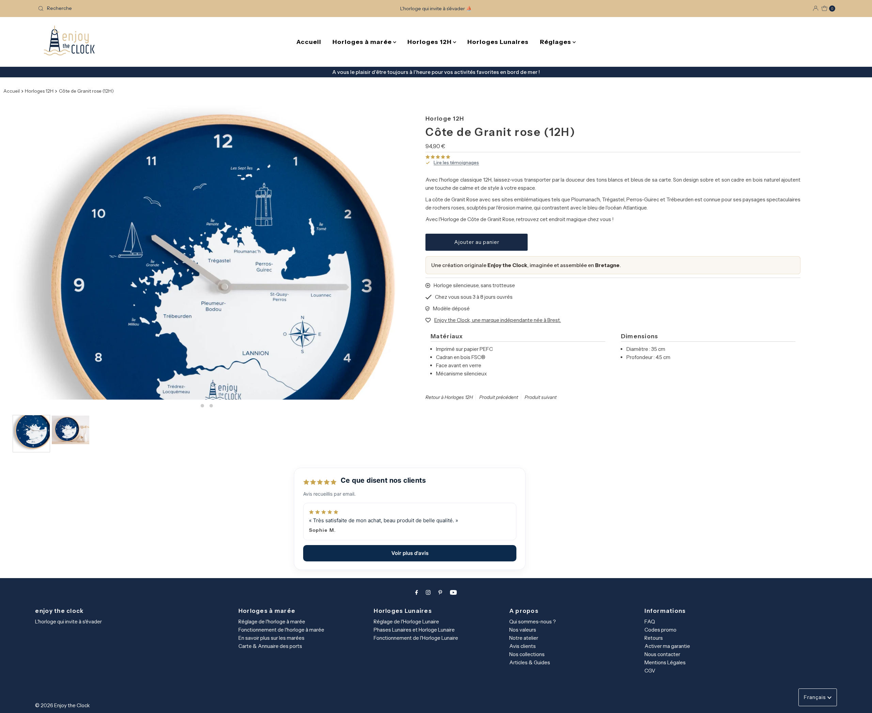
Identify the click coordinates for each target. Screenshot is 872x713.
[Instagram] (428, 592)
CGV (649, 670)
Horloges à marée (362, 42)
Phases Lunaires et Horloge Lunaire (414, 629)
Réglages (556, 42)
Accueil (308, 42)
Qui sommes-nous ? (532, 621)
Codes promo (660, 629)
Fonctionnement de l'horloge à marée (281, 629)
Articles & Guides (529, 662)
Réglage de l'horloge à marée (271, 621)
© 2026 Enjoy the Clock (62, 705)
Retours (653, 638)
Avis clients (522, 646)
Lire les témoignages (456, 162)
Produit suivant (541, 397)
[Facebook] (416, 592)
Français (815, 697)
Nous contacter (662, 654)
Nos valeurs (522, 629)
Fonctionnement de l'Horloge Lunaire (416, 638)
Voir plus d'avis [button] (410, 553)
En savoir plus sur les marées (271, 638)
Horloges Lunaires (498, 42)
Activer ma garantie (667, 646)
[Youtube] (453, 592)
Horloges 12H (430, 42)
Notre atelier (523, 638)
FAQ (649, 621)
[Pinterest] (440, 592)
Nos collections (527, 654)
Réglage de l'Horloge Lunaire (406, 621)
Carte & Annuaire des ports (270, 646)
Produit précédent (498, 397)
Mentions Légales (665, 662)
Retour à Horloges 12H (449, 397)
